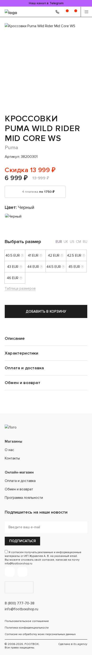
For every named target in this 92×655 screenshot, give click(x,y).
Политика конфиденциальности (27, 627)
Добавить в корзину (46, 311)
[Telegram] (10, 572)
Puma (11, 147)
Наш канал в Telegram (46, 3)
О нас (9, 450)
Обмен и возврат (19, 489)
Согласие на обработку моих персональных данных (40, 634)
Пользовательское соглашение (27, 621)
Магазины (13, 441)
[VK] (22, 572)
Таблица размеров (20, 288)
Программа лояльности (24, 498)
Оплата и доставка (20, 481)
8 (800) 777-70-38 (19, 603)
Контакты (12, 458)
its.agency (80, 644)
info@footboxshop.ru (21, 609)
